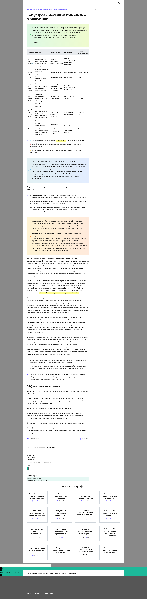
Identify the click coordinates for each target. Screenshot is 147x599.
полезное (103, 3)
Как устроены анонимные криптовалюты (61, 513)
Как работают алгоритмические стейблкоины (110, 550)
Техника (112, 3)
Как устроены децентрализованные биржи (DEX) (61, 550)
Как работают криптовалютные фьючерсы (110, 496)
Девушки (59, 3)
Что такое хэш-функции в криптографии (37, 531)
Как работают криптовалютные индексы (110, 513)
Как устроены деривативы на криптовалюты (61, 531)
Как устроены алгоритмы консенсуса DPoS (86, 496)
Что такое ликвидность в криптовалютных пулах (86, 550)
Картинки (67, 3)
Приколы (86, 3)
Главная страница (32, 9)
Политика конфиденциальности (40, 573)
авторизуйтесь (32, 457)
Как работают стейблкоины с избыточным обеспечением (110, 532)
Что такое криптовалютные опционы (61, 496)
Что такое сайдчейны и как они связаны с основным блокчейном (85, 513)
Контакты (72, 573)
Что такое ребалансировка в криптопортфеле (85, 531)
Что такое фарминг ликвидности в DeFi (37, 550)
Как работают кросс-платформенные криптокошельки (37, 496)
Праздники (76, 3)
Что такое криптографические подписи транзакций (37, 513)
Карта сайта (60, 573)
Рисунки (94, 3)
